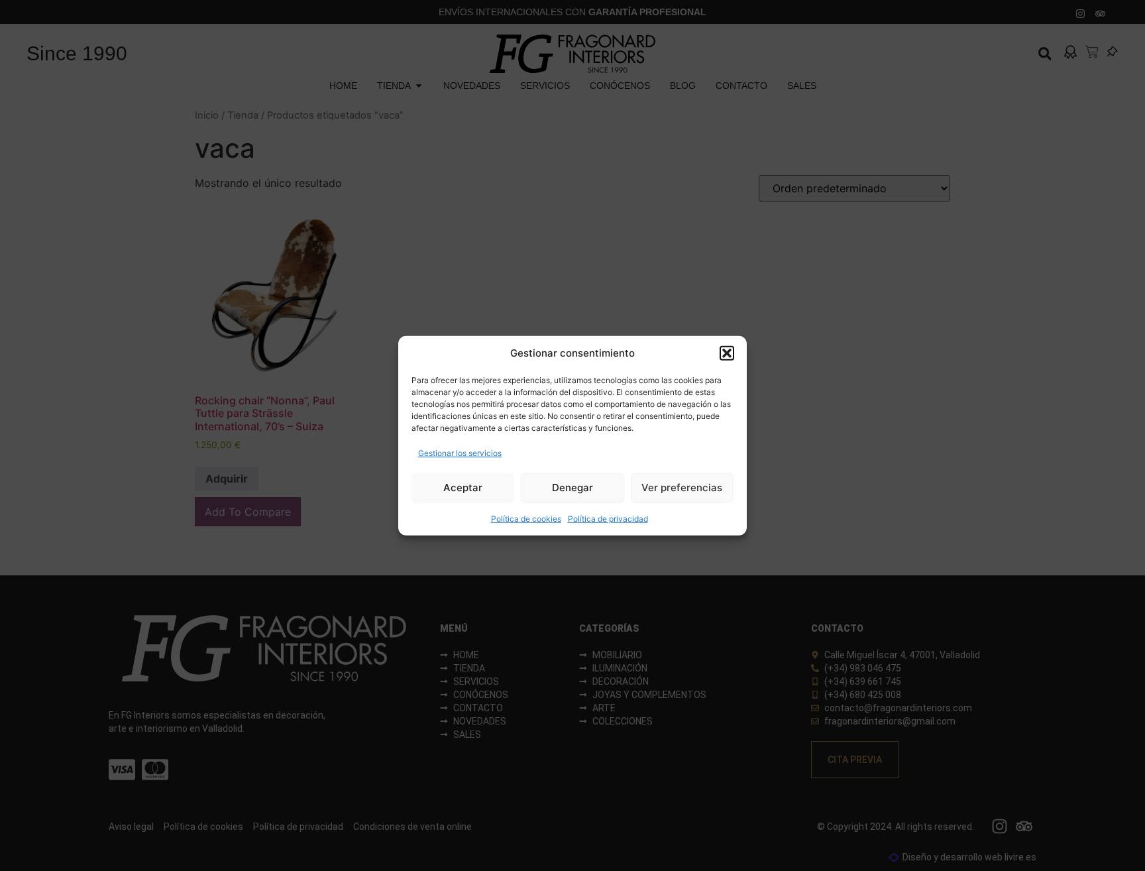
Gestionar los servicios (460, 452)
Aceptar (462, 487)
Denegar (572, 487)
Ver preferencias (681, 487)
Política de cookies (526, 518)
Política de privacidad (608, 518)
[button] (727, 353)
